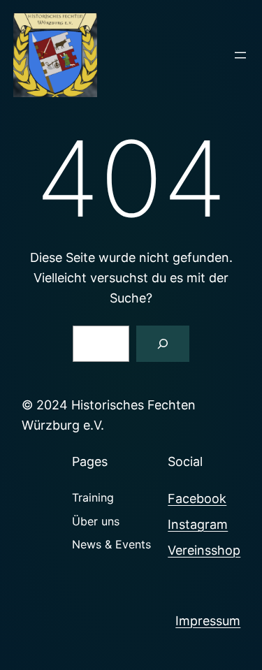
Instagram (198, 524)
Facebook (197, 498)
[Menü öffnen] (240, 55)
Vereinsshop (204, 550)
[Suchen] (162, 344)
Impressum (207, 620)
